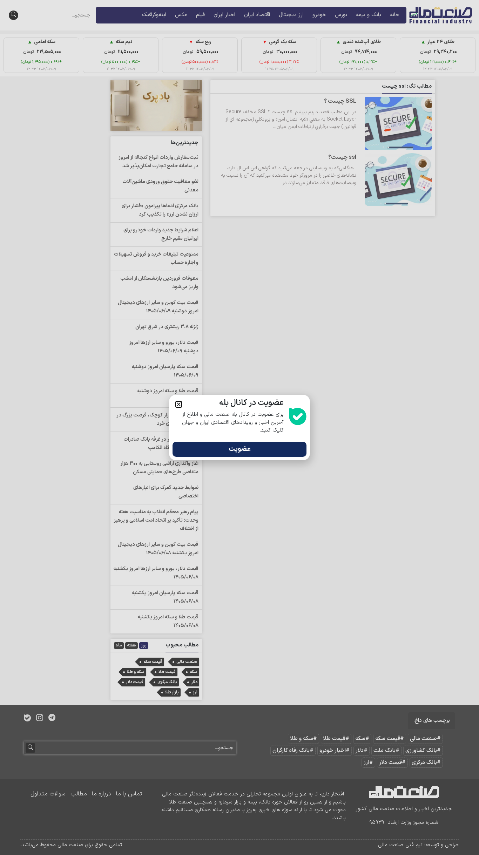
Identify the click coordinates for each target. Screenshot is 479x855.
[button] (178, 404)
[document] (239, 427)
